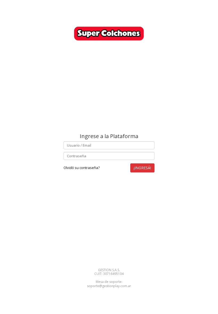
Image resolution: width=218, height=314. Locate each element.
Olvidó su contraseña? (82, 167)
